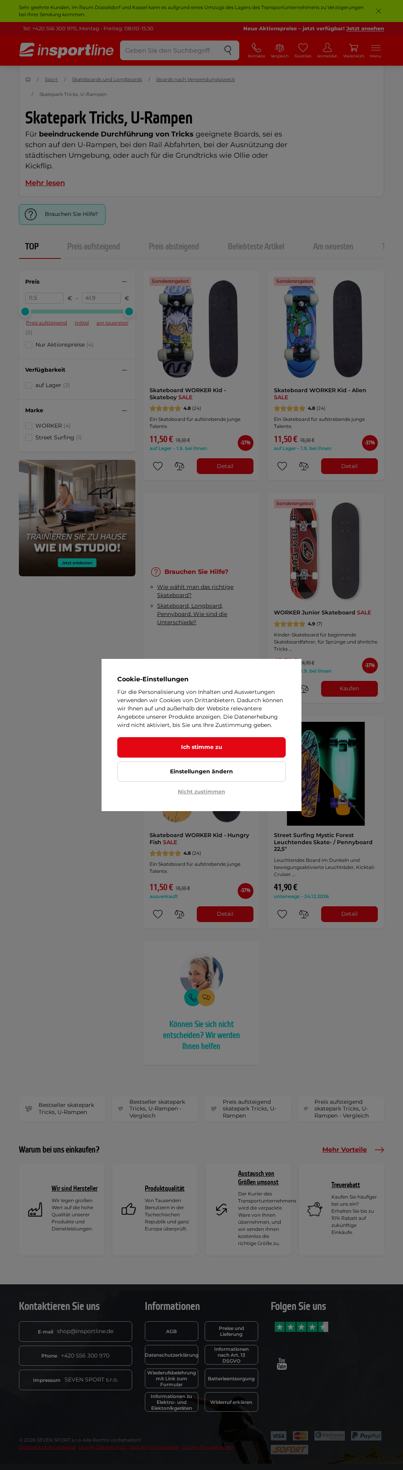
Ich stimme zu (201, 747)
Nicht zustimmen (201, 791)
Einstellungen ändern (201, 771)
